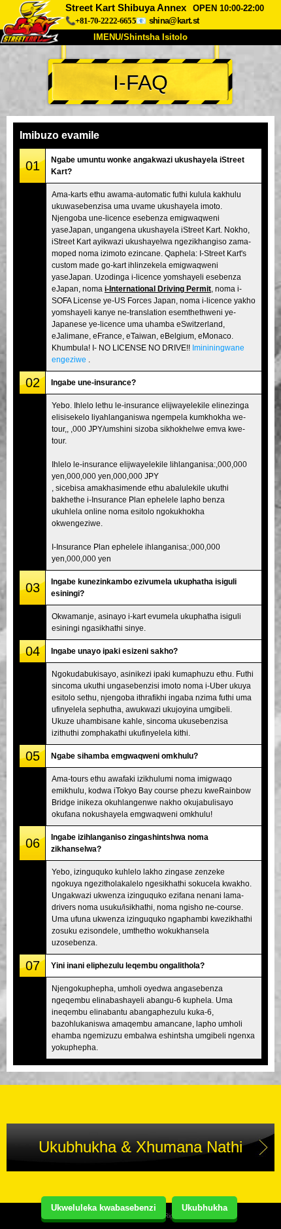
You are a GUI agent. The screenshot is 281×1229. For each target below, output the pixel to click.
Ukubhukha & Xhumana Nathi (140, 1147)
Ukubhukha (204, 1208)
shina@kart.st (174, 21)
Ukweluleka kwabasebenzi (103, 1208)
